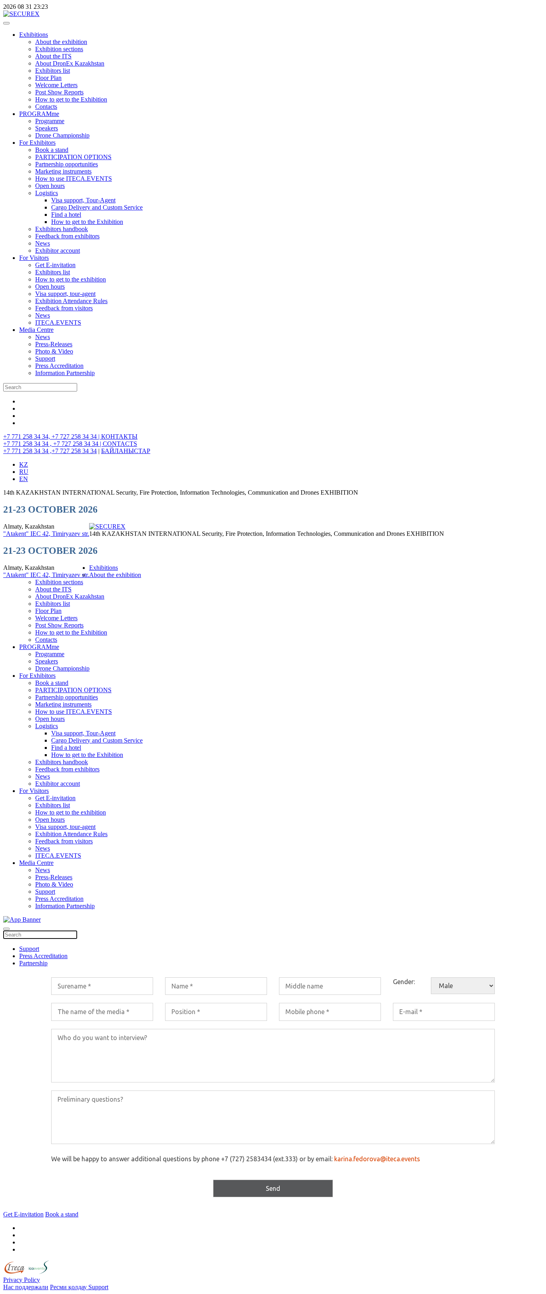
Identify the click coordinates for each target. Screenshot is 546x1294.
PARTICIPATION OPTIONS (73, 157)
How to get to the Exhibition (71, 99)
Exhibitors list (52, 70)
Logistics (46, 193)
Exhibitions (33, 34)
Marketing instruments (63, 171)
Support (45, 358)
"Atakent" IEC (22, 533)
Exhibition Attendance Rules (71, 301)
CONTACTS (120, 443)
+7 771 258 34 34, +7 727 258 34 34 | (52, 436)
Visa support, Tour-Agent (83, 200)
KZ (23, 464)
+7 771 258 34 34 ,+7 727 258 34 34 (50, 450)
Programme (49, 121)
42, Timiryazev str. (65, 533)
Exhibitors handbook (61, 229)
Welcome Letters (56, 85)
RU (23, 471)
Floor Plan (48, 77)
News (42, 243)
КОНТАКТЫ (119, 436)
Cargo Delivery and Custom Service (97, 207)
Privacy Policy (21, 1279)
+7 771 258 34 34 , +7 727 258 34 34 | (53, 443)
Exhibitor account (57, 250)
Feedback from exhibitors (67, 236)
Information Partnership (65, 372)
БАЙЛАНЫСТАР (125, 450)
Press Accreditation (59, 365)
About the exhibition (61, 41)
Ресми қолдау (69, 1287)
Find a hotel (66, 214)
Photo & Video (54, 351)
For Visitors (34, 257)
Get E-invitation (55, 265)
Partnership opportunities (66, 164)
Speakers (46, 128)
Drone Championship (62, 135)
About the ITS (53, 56)
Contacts (46, 106)
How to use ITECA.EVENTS (73, 178)
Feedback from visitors (64, 308)
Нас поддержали (25, 1287)
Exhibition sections (59, 49)
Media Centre (36, 329)
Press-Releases (53, 344)
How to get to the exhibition (70, 279)
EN (23, 478)
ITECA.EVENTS (58, 322)
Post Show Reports (59, 92)
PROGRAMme (39, 113)
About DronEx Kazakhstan (69, 63)
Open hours (50, 185)
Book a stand (51, 149)
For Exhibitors (37, 142)
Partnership (33, 963)
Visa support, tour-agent (65, 293)
